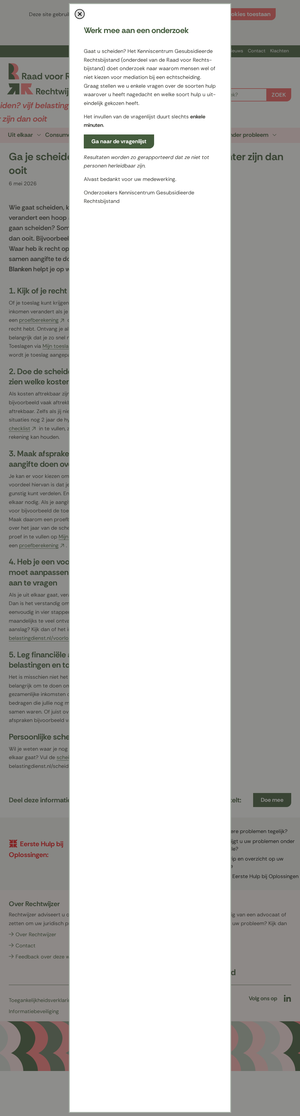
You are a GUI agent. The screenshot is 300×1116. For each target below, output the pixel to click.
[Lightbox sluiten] (79, 14)
